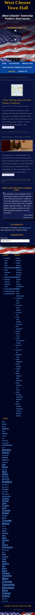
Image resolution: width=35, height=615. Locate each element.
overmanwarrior (9, 293)
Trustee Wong (7, 522)
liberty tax (4, 469)
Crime (3, 447)
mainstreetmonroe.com (12, 277)
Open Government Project (20, 340)
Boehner (4, 426)
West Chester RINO (5, 556)
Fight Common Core (7, 272)
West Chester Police (23, 131)
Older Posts (4, 238)
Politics (7, 481)
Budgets (5, 429)
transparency (6, 496)
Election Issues (6, 451)
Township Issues (12, 131)
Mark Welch (5, 472)
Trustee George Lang (5, 500)
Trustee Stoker (6, 511)
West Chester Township (7, 573)
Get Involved (14, 63)
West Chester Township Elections (8, 583)
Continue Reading (8, 127)
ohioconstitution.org (11, 289)
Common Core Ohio (19, 300)
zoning (6, 601)
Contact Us (22, 71)
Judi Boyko (5, 462)
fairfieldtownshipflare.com (13, 267)
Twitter (4, 526)
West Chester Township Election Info (17, 67)
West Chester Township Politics (9, 180)
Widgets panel (26, 228)
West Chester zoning (6, 593)
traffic (7, 494)
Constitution (7, 445)
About (18, 258)
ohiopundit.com (9, 291)
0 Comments (25, 106)
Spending (5, 489)
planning (5, 479)
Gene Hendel (5, 455)
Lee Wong (5, 465)
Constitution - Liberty (14, 179)
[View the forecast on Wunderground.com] (29, 58)
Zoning (3, 181)
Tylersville (4, 528)
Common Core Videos (19, 307)
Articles (11, 71)
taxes (3, 491)
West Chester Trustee (25, 180)
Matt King (5, 476)
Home (4, 63)
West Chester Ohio (5, 533)
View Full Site (17, 609)
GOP (8, 460)
